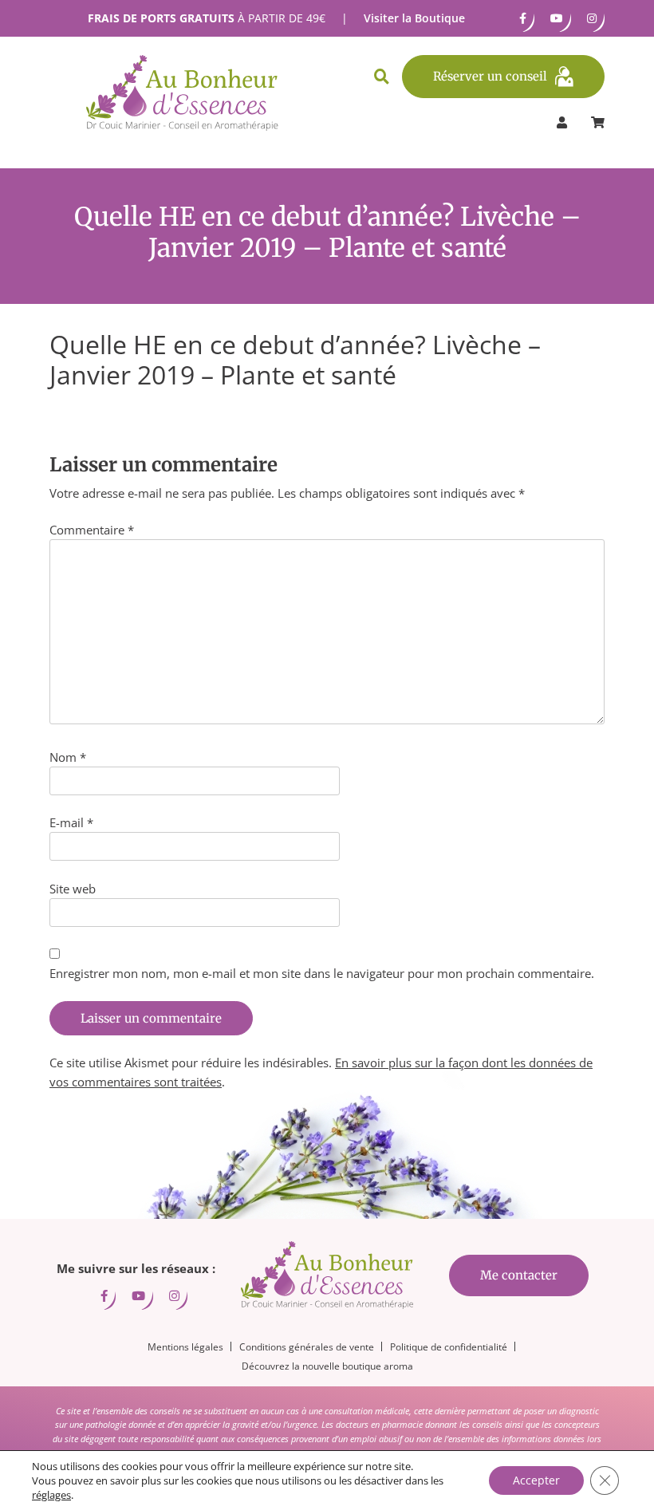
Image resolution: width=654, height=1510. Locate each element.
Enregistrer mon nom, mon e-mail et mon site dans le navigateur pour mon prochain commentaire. (321, 973)
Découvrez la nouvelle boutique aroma (327, 1366)
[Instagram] (592, 18)
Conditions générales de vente (306, 1347)
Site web (72, 889)
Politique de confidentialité (448, 1347)
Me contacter (518, 1275)
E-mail (71, 822)
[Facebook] (522, 18)
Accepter (536, 1480)
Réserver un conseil (490, 76)
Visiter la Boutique (414, 18)
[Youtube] (556, 18)
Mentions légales (185, 1347)
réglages (51, 1495)
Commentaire (91, 530)
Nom (67, 757)
